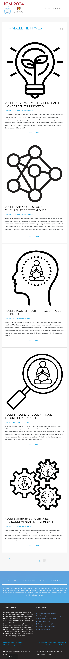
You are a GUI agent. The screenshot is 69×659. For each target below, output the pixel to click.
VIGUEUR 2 (15, 318)
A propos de (56, 8)
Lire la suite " (34, 132)
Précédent (8, 559)
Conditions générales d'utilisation (56, 645)
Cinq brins (8, 110)
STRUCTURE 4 (16, 110)
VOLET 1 (14, 422)
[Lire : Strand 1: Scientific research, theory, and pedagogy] (34, 381)
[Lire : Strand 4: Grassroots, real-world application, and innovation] (34, 69)
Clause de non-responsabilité (12, 645)
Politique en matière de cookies (12, 642)
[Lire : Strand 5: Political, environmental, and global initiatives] (34, 485)
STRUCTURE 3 (16, 214)
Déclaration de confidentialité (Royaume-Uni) (52, 642)
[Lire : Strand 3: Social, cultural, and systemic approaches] (34, 173)
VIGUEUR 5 (15, 526)
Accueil (47, 8)
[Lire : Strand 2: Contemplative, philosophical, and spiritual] (34, 277)
